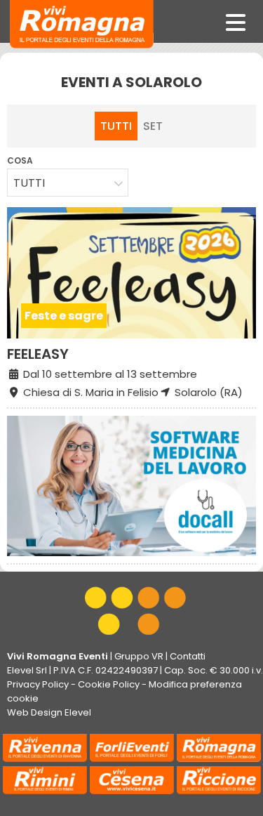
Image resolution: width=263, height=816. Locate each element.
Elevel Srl (27, 670)
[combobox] (67, 183)
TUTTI (116, 126)
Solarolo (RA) (207, 392)
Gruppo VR (138, 656)
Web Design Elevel (49, 712)
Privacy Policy (38, 684)
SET (153, 126)
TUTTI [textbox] (29, 183)
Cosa (20, 160)
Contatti (187, 656)
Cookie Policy (109, 684)
